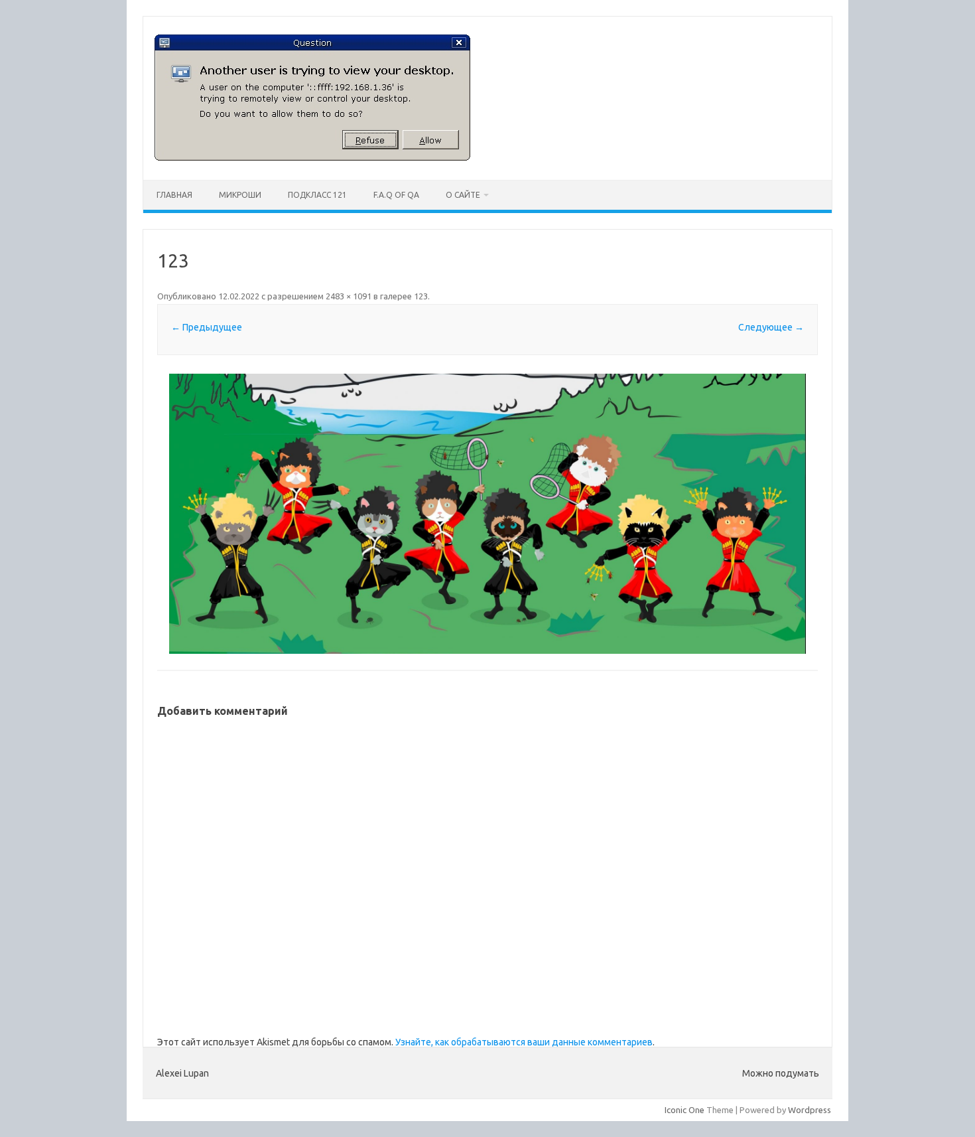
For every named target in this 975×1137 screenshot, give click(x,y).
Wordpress (809, 1109)
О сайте (463, 194)
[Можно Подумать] (312, 157)
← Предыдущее (206, 327)
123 (421, 296)
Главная (174, 194)
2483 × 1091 (348, 296)
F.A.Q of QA (396, 194)
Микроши (240, 194)
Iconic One (684, 1109)
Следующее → (771, 327)
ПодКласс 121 (317, 194)
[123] (487, 514)
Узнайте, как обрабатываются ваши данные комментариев (524, 1042)
